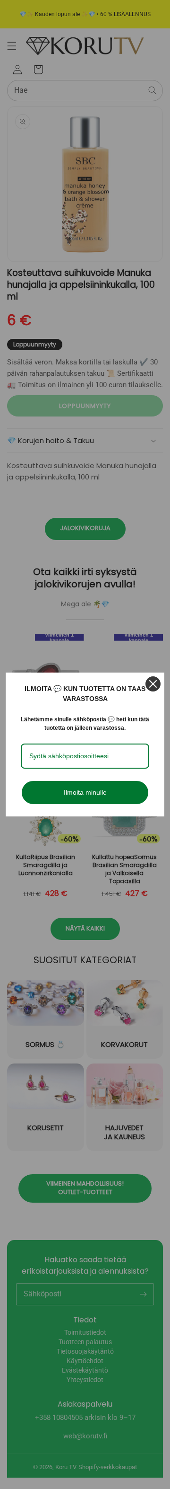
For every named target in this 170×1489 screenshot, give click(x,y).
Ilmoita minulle (85, 792)
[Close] (153, 684)
